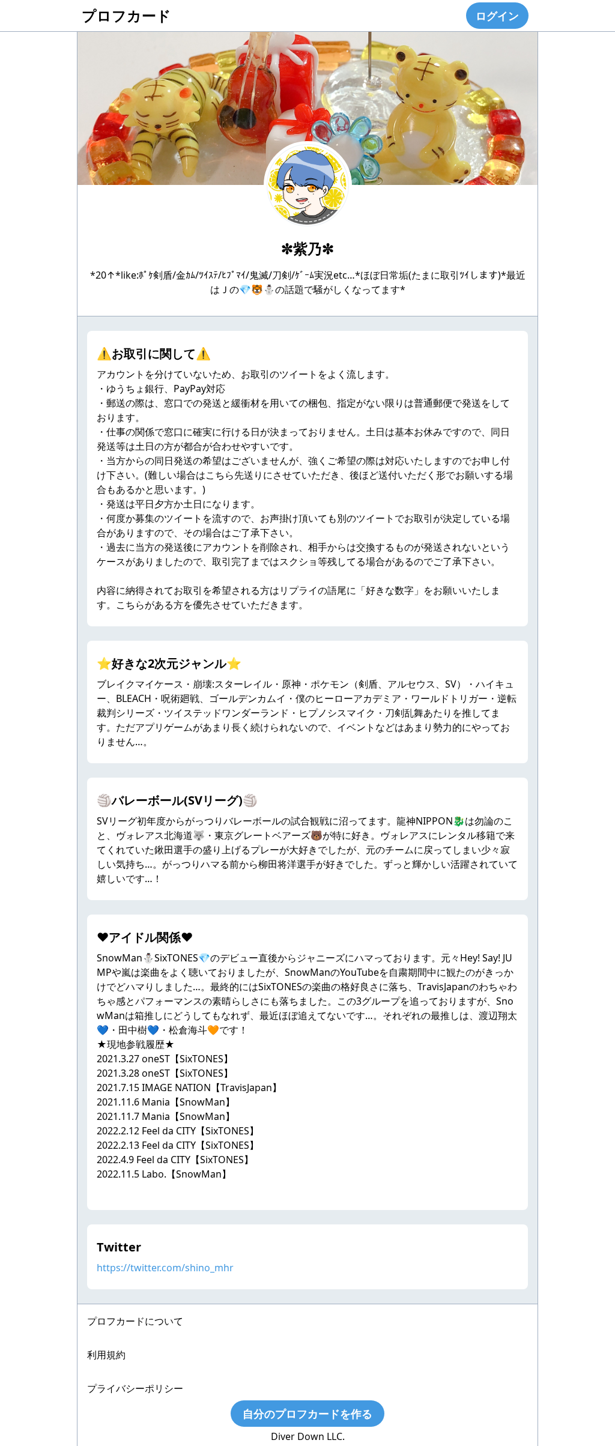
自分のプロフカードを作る (307, 1413)
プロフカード (126, 15)
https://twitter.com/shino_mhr (165, 1267)
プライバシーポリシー (135, 1388)
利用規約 (106, 1354)
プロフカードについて (135, 1321)
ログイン (497, 15)
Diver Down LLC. (308, 1436)
